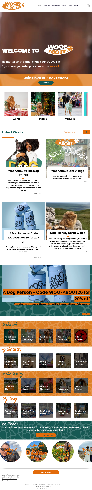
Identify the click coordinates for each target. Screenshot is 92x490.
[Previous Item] (3, 442)
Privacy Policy (6, 471)
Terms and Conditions (9, 469)
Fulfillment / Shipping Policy (10, 467)
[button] (23, 149)
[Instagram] (88, 6)
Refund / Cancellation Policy (11, 466)
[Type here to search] (86, 123)
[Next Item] (89, 442)
